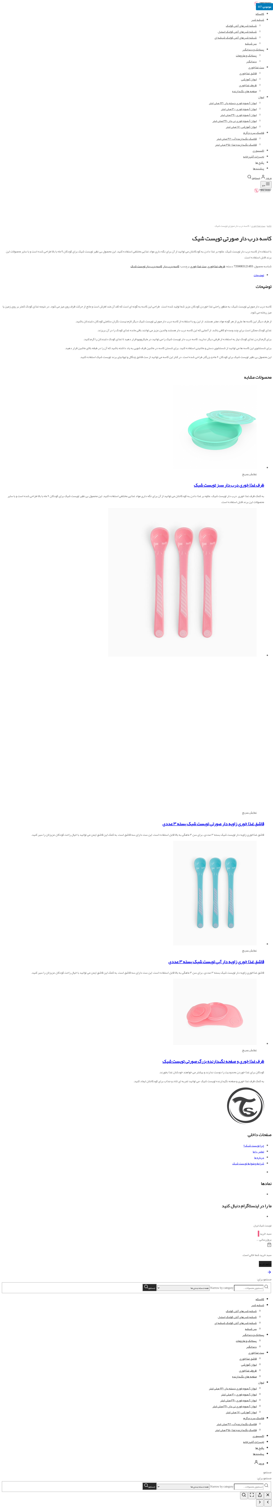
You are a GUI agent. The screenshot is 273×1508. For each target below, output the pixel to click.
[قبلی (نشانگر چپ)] (268, 1503)
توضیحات (259, 275)
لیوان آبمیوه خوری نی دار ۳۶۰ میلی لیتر (234, 1406)
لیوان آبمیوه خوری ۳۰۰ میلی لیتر (239, 1394)
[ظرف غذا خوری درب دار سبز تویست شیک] (215, 468)
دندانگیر (251, 1347)
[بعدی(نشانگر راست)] (260, 1503)
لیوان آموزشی (249, 1365)
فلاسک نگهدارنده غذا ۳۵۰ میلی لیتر (236, 1430)
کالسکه (260, 14)
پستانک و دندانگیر (253, 50)
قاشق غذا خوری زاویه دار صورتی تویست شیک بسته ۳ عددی (213, 823)
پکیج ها (259, 1448)
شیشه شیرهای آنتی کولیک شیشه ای (235, 38)
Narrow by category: (221, 1288)
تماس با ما (258, 1152)
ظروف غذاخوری (216, 266)
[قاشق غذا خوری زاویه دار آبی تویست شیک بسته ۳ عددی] (173, 944)
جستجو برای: (264, 1279)
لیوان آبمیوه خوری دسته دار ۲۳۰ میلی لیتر (233, 1388)
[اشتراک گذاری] (260, 1495)
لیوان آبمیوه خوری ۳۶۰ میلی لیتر (238, 1400)
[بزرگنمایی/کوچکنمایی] (244, 1495)
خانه (269, 225)
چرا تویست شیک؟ (253, 1146)
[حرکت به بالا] (269, 1273)
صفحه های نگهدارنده (244, 1377)
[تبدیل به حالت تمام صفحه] (252, 1495)
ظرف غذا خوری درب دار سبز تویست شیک (229, 484)
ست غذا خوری (258, 225)
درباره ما (259, 1158)
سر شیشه (251, 44)
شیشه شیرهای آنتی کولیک (241, 26)
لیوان (261, 1383)
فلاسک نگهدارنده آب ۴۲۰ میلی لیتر (237, 1424)
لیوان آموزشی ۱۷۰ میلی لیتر (241, 1412)
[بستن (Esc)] (268, 1495)
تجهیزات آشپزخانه (253, 1442)
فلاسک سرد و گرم (253, 1418)
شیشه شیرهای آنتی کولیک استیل (237, 32)
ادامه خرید (265, 1264)
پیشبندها (258, 1454)
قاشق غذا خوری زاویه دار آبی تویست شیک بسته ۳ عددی (216, 961)
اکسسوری (258, 1436)
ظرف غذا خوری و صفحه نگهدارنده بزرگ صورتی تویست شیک (213, 1061)
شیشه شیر (257, 20)
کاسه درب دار (171, 266)
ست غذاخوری (256, 1353)
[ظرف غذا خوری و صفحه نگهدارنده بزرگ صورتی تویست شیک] (215, 1044)
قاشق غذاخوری (248, 1359)
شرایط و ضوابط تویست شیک (248, 1164)
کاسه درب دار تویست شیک (146, 266)
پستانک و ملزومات (246, 1341)
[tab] (132, 275)
